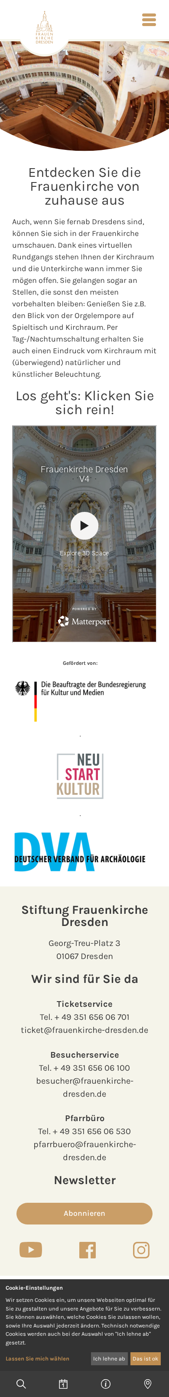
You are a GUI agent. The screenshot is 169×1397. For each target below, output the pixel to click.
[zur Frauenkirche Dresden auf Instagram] (141, 1250)
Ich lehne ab (109, 1358)
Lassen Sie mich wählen (37, 1358)
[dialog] (84, 1325)
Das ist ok (145, 1358)
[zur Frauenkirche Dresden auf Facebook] (87, 1250)
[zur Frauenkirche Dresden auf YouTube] (31, 1250)
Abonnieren (84, 1213)
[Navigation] (149, 20)
